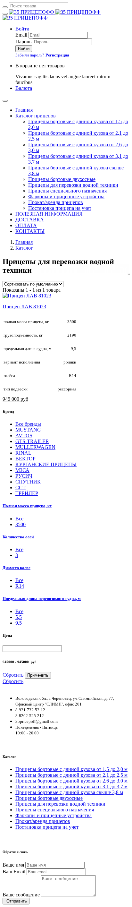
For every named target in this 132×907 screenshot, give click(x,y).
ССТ (20, 487)
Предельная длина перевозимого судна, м (42, 598)
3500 (20, 524)
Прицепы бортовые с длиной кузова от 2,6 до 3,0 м (71, 780)
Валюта (23, 88)
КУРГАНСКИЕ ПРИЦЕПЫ (46, 464)
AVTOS (23, 435)
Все (19, 549)
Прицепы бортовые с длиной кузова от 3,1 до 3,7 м (71, 786)
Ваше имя (13, 865)
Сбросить (13, 675)
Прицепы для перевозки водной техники (73, 185)
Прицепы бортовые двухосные (61, 179)
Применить (37, 675)
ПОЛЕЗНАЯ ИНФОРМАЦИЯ (49, 214)
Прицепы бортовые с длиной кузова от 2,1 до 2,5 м (71, 775)
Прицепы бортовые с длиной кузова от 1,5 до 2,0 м (71, 769)
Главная (24, 110)
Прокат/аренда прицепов (55, 202)
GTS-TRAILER (32, 441)
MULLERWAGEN (35, 447)
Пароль (23, 41)
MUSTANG (28, 429)
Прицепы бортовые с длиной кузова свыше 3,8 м (69, 792)
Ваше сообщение (21, 894)
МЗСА (22, 470)
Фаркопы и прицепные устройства (66, 196)
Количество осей (18, 537)
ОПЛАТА (26, 225)
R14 (19, 586)
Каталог (24, 248)
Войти (22, 28)
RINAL (23, 453)
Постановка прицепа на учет (59, 208)
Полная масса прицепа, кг (27, 505)
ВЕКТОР (25, 458)
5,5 (18, 617)
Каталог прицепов (35, 115)
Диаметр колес (16, 567)
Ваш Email (14, 871)
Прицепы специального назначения (67, 190)
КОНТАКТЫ (30, 231)
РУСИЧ (23, 476)
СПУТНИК (28, 481)
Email (21, 35)
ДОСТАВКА (29, 219)
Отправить (16, 901)
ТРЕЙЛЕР (26, 493)
